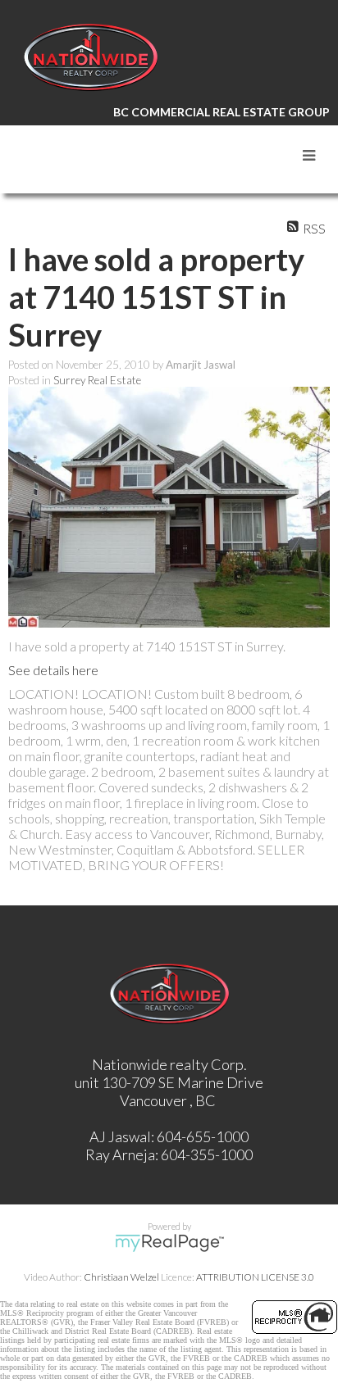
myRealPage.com (169, 1242)
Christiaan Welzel (121, 1277)
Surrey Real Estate (97, 380)
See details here (53, 670)
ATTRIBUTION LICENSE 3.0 (255, 1277)
